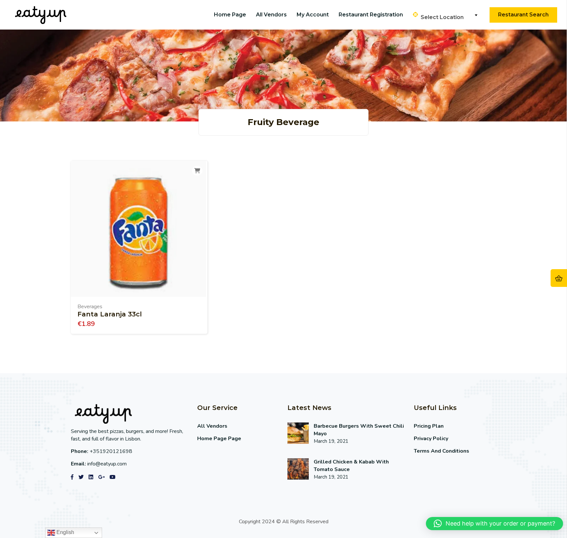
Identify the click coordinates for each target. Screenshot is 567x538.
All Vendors (271, 14)
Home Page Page (219, 438)
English (64, 532)
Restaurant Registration (371, 14)
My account (313, 14)
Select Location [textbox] (442, 17)
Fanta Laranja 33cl (109, 314)
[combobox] (449, 15)
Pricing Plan (429, 426)
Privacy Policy (431, 438)
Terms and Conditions (441, 451)
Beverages (89, 306)
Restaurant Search (523, 14)
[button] (494, 523)
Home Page (230, 14)
